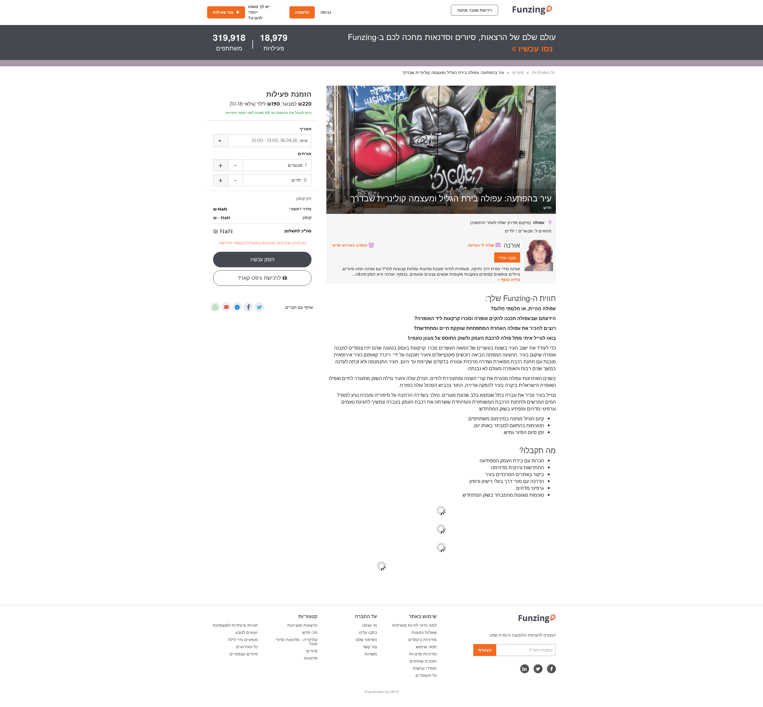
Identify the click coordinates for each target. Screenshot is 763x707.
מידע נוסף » (508, 279)
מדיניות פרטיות (423, 654)
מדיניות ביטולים (422, 639)
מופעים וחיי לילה (243, 639)
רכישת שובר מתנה (474, 10)
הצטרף (484, 650)
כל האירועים (247, 646)
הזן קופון (303, 198)
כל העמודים (426, 675)
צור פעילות (224, 12)
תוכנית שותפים (423, 661)
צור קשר (370, 646)
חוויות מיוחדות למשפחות (235, 625)
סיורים (311, 651)
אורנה (512, 244)
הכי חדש (309, 632)
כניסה (325, 12)
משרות (371, 654)
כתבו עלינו (368, 632)
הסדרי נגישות (425, 668)
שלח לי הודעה (481, 245)
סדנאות (310, 658)
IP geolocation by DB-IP (382, 692)
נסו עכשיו (534, 48)
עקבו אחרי (507, 257)
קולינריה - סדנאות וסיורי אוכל (296, 641)
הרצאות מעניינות (302, 625)
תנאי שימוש (426, 646)
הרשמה (302, 12)
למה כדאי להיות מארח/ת (414, 625)
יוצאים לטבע (246, 632)
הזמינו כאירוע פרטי (349, 245)
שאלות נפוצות (424, 632)
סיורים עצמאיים (243, 654)
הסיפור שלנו (366, 639)
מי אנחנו (369, 625)
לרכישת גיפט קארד (260, 278)
